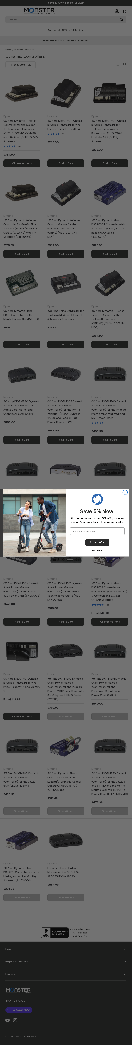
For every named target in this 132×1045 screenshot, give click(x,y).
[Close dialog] (125, 492)
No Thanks (97, 549)
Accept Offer (97, 542)
